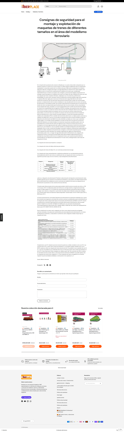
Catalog (28, 11)
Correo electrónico (41, 283)
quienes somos (60, 397)
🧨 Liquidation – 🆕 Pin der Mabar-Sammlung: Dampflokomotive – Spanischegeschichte (78, 331)
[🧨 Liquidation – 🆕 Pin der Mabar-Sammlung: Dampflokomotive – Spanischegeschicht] (78, 319)
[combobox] (68, 6)
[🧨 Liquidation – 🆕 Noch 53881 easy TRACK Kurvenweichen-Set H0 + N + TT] (62, 319)
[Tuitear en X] (44, 265)
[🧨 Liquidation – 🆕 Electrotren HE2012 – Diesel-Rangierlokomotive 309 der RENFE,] (28, 319)
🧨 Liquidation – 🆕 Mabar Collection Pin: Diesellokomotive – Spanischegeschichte (94, 331)
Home (22, 11)
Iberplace (26, 427)
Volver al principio (62, 367)
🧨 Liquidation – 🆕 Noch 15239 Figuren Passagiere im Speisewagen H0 (44, 331)
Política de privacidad (62, 400)
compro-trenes (60, 378)
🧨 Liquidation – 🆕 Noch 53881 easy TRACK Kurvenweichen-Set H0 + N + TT (62, 331)
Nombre (39, 277)
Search (58, 408)
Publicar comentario (43, 300)
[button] (101, 6)
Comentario (39, 289)
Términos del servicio (62, 389)
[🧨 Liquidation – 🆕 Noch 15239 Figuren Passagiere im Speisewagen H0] (45, 319)
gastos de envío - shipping (63, 383)
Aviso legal (59, 395)
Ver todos (100, 308)
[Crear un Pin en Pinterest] (50, 265)
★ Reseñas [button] (1, 217)
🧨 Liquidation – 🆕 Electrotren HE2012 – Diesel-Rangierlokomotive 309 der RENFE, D (28, 331)
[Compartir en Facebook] (47, 265)
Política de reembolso (62, 392)
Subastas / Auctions (38, 11)
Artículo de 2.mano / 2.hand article (65, 380)
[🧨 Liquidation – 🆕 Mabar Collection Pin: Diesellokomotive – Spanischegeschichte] (95, 319)
